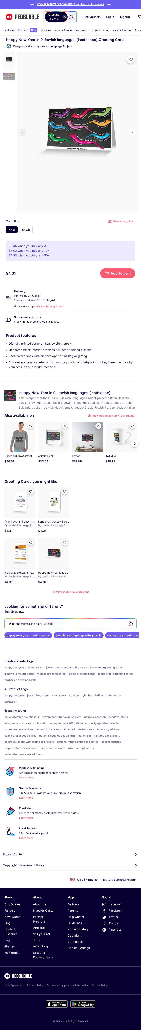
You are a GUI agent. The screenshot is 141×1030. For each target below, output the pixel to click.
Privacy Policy (35, 985)
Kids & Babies (122, 30)
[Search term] (71, 16)
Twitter (113, 917)
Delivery (73, 904)
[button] (70, 4)
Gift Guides (12, 904)
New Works (12, 917)
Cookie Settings (79, 948)
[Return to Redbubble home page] (22, 17)
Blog (7, 923)
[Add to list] (130, 59)
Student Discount (10, 931)
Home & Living (99, 30)
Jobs (36, 940)
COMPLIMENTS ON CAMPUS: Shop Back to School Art (70, 4)
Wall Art (80, 30)
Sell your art (41, 934)
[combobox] (59, 17)
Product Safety (78, 929)
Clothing (26, 30)
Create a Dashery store (43, 955)
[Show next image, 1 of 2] (132, 132)
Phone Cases (64, 30)
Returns (73, 910)
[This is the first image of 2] (22, 132)
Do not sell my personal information (68, 985)
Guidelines (75, 923)
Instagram (115, 904)
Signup (9, 946)
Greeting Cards (15, 661)
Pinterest (115, 929)
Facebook (115, 910)
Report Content (14, 854)
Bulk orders (12, 952)
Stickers (46, 30)
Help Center (76, 917)
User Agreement (14, 985)
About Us (39, 904)
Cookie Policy (100, 985)
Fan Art (9, 910)
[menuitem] (8, 30)
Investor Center (44, 910)
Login (8, 940)
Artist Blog (40, 946)
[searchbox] (70, 624)
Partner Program (39, 919)
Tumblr (113, 923)
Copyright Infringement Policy (24, 865)
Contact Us (75, 941)
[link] (28, 635)
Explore (8, 30)
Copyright (75, 935)
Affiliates (39, 928)
